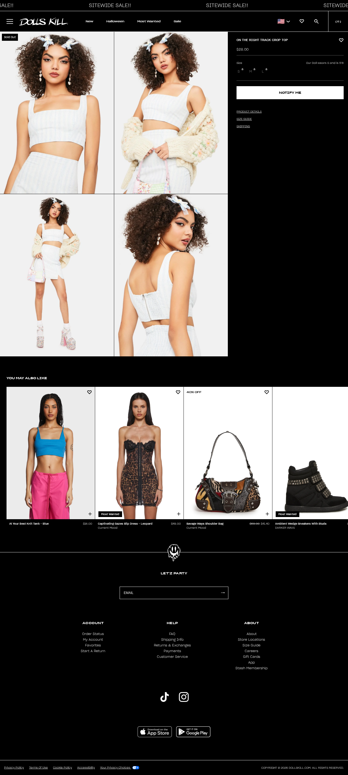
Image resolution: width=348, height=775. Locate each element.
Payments (172, 651)
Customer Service (172, 656)
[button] (108, 5)
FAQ (172, 634)
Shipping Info (172, 639)
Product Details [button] (249, 111)
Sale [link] (177, 21)
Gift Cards (251, 656)
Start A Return (93, 651)
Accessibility (86, 767)
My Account (93, 639)
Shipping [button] (243, 126)
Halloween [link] (115, 21)
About (252, 634)
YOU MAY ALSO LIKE (27, 378)
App (251, 662)
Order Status (93, 634)
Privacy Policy (14, 767)
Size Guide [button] (244, 119)
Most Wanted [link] (149, 21)
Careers (251, 651)
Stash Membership (251, 668)
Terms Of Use (38, 767)
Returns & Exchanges (172, 645)
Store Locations (251, 639)
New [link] (89, 21)
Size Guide (251, 645)
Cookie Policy (62, 767)
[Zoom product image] (57, 113)
